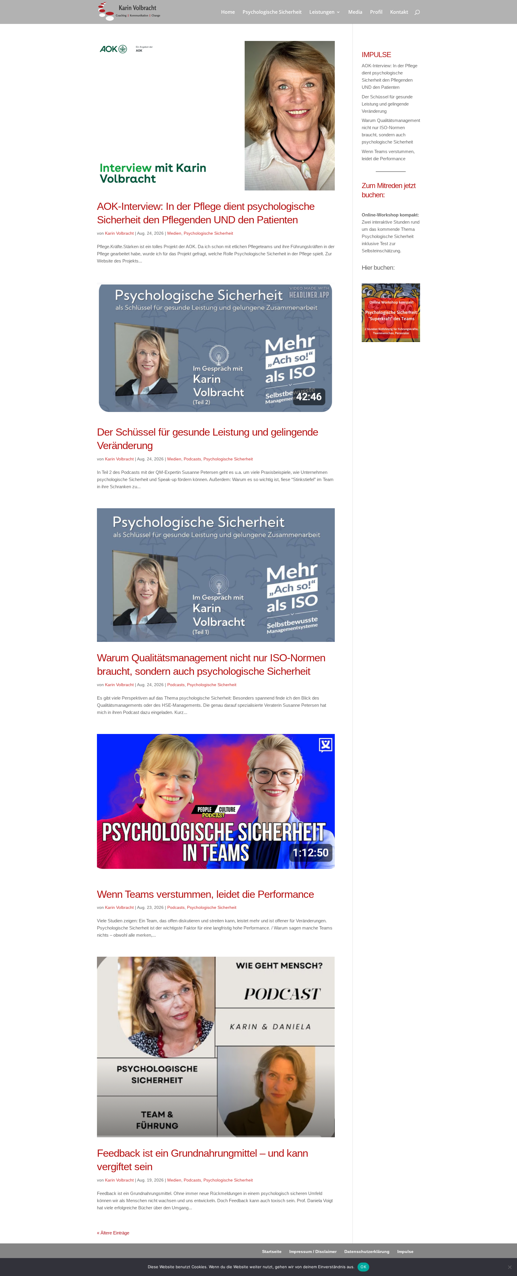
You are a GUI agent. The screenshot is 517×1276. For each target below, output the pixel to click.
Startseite (272, 1251)
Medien (174, 233)
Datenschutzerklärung (367, 1251)
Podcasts (192, 459)
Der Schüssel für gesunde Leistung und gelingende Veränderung (387, 104)
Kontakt (399, 12)
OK (363, 1266)
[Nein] (510, 1267)
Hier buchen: (378, 267)
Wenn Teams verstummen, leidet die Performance (205, 894)
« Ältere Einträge (113, 1232)
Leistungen (321, 12)
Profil (376, 12)
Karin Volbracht (119, 233)
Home (228, 12)
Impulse (405, 1251)
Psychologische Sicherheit (272, 12)
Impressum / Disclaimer (313, 1251)
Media (355, 12)
